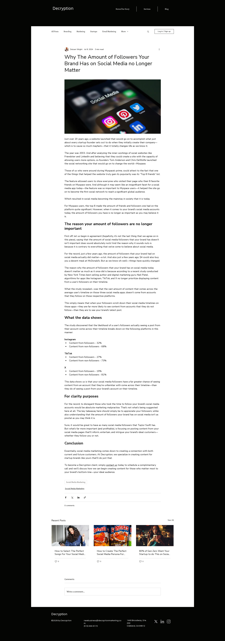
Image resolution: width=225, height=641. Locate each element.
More (123, 31)
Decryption (59, 614)
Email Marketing (109, 31)
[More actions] (159, 49)
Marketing (81, 31)
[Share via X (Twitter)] (72, 497)
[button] (148, 31)
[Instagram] (168, 621)
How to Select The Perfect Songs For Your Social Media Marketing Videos (70, 552)
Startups (93, 31)
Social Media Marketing (75, 482)
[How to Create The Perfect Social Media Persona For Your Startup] (112, 535)
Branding (67, 31)
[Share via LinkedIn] (78, 497)
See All (171, 520)
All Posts (54, 31)
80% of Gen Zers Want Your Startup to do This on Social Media (154, 552)
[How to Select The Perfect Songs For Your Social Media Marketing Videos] (70, 535)
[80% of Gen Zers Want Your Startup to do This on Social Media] (155, 535)
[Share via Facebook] (65, 497)
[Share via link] (85, 497)
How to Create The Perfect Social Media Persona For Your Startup (111, 552)
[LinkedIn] (162, 621)
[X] (155, 621)
